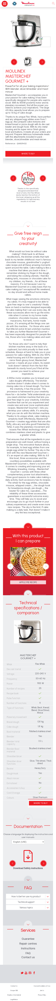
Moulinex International (14, 995)
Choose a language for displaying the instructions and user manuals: (28, 836)
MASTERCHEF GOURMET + (28, 657)
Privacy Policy (42, 995)
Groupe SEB (14, 990)
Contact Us (14, 986)
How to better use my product (26, 896)
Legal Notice (14, 999)
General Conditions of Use (42, 986)
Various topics (26, 907)
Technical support (26, 902)
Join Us (42, 990)
